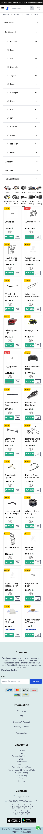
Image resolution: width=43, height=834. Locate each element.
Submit (36, 681)
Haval (12, 101)
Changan (14, 92)
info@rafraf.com (22, 797)
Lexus (12, 84)
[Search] (32, 8)
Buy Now (9, 237)
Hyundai (13, 41)
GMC (12, 58)
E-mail (3, 677)
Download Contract (9, 670)
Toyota (13, 75)
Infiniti (12, 152)
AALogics (27, 832)
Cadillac (13, 127)
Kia (11, 110)
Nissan (13, 135)
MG (11, 118)
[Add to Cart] (17, 237)
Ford (12, 50)
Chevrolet (14, 67)
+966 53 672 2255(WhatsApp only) (22, 801)
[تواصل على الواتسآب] (38, 829)
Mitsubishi (14, 144)
